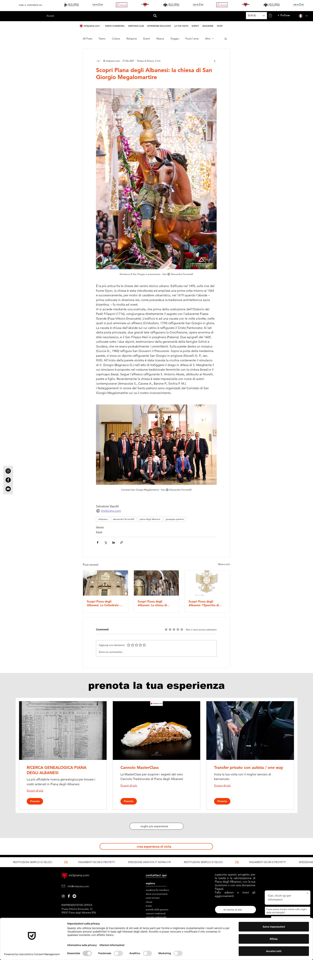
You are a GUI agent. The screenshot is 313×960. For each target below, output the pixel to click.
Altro (207, 38)
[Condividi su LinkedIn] (113, 542)
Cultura (116, 38)
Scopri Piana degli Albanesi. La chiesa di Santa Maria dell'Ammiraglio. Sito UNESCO (152, 603)
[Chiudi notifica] (307, 893)
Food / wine (192, 38)
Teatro (102, 38)
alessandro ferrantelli (123, 519)
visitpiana (102, 519)
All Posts (87, 38)
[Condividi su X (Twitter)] (105, 542)
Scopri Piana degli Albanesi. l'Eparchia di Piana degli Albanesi (204, 603)
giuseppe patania (175, 519)
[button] (155, 16)
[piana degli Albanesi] (74, 896)
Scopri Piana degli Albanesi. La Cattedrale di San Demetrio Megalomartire (104, 603)
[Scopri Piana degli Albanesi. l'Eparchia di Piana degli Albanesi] (207, 583)
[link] (63, 770)
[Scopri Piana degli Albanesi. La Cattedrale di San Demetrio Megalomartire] (105, 583)
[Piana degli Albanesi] (63, 896)
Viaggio (175, 38)
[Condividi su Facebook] (97, 542)
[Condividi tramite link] (121, 542)
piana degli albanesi (150, 519)
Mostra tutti (224, 564)
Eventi (146, 38)
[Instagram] (8, 471)
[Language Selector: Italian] (302, 15)
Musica (160, 38)
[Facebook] (8, 480)
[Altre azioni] (215, 61)
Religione (132, 38)
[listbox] (256, 15)
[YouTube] (8, 488)
